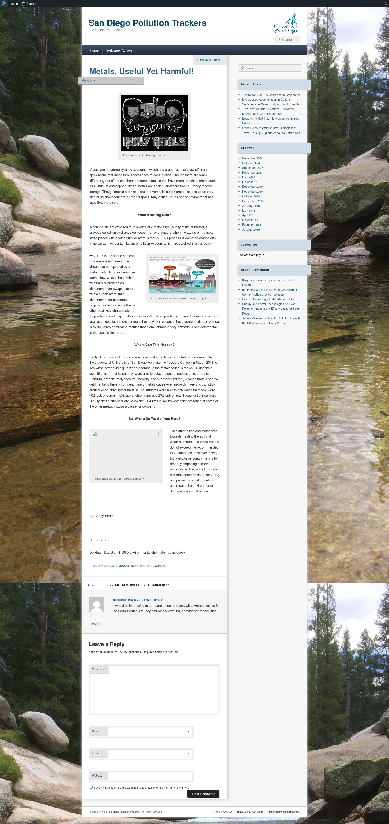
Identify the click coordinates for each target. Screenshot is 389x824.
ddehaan (118, 600)
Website (97, 775)
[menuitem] (4, 3)
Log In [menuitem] (13, 3)
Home (94, 50)
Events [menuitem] (31, 3)
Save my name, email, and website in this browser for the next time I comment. (141, 787)
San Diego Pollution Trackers (147, 22)
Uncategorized (126, 565)
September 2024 (253, 167)
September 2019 (253, 201)
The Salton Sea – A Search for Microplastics (271, 95)
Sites (229, 811)
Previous (204, 59)
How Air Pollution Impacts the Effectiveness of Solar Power (271, 308)
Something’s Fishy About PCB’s (273, 299)
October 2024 (251, 163)
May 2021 (248, 177)
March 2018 (250, 220)
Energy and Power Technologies (263, 304)
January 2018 (251, 229)
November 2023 (252, 172)
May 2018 (248, 210)
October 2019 (251, 196)
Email (95, 753)
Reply (96, 624)
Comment (99, 669)
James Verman (252, 318)
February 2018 (251, 224)
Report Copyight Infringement (284, 811)
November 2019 (252, 191)
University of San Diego (250, 811)
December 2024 (252, 158)
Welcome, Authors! (119, 50)
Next (219, 59)
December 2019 (252, 186)
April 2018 (248, 215)
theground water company (259, 280)
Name (96, 731)
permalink (160, 565)
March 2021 (250, 182)
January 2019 (251, 205)
